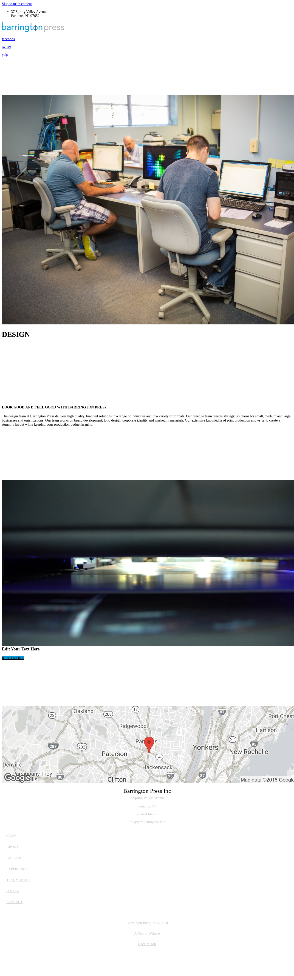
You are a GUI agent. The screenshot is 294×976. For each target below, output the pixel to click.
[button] (13, 658)
